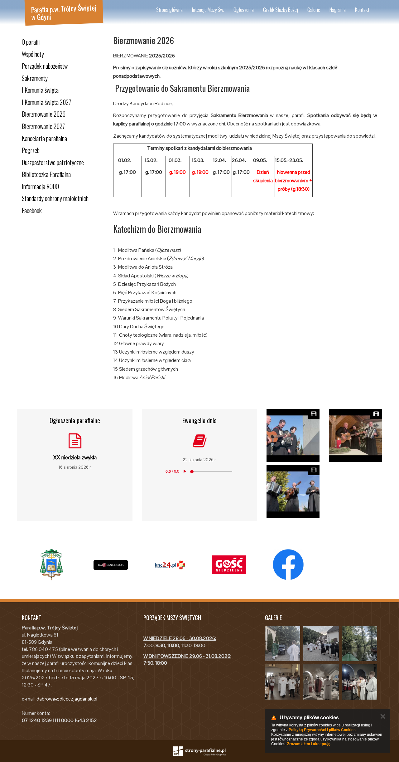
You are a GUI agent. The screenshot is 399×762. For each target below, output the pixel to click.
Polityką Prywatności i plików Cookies (322, 730)
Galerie (313, 9)
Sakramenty (35, 78)
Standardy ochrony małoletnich (55, 198)
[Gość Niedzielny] (229, 564)
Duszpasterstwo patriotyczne (53, 162)
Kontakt (362, 9)
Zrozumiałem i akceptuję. (309, 744)
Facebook (32, 210)
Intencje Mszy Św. (208, 9)
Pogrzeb (31, 150)
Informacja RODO (40, 186)
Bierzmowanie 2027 (43, 126)
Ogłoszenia (243, 9)
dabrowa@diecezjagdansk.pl (66, 699)
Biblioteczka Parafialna (46, 174)
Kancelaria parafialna (44, 138)
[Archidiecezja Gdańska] (51, 564)
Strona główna (169, 9)
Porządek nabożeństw (45, 66)
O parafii (31, 41)
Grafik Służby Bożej (280, 9)
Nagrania (337, 9)
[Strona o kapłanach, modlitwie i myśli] (111, 564)
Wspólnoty (33, 54)
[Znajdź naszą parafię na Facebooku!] (288, 564)
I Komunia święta (40, 90)
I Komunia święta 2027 (46, 102)
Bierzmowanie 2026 (43, 114)
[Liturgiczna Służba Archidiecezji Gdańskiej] (170, 564)
